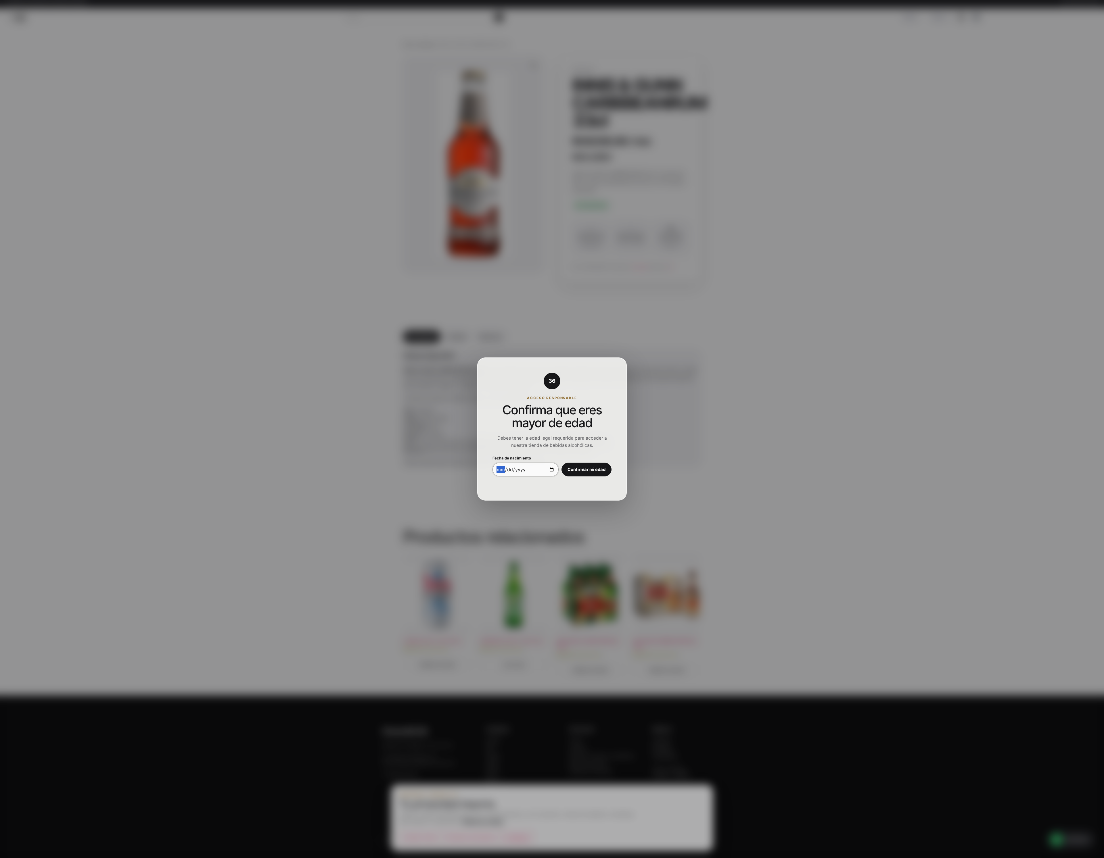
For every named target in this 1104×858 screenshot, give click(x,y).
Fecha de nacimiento (511, 458)
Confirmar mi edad (586, 469)
